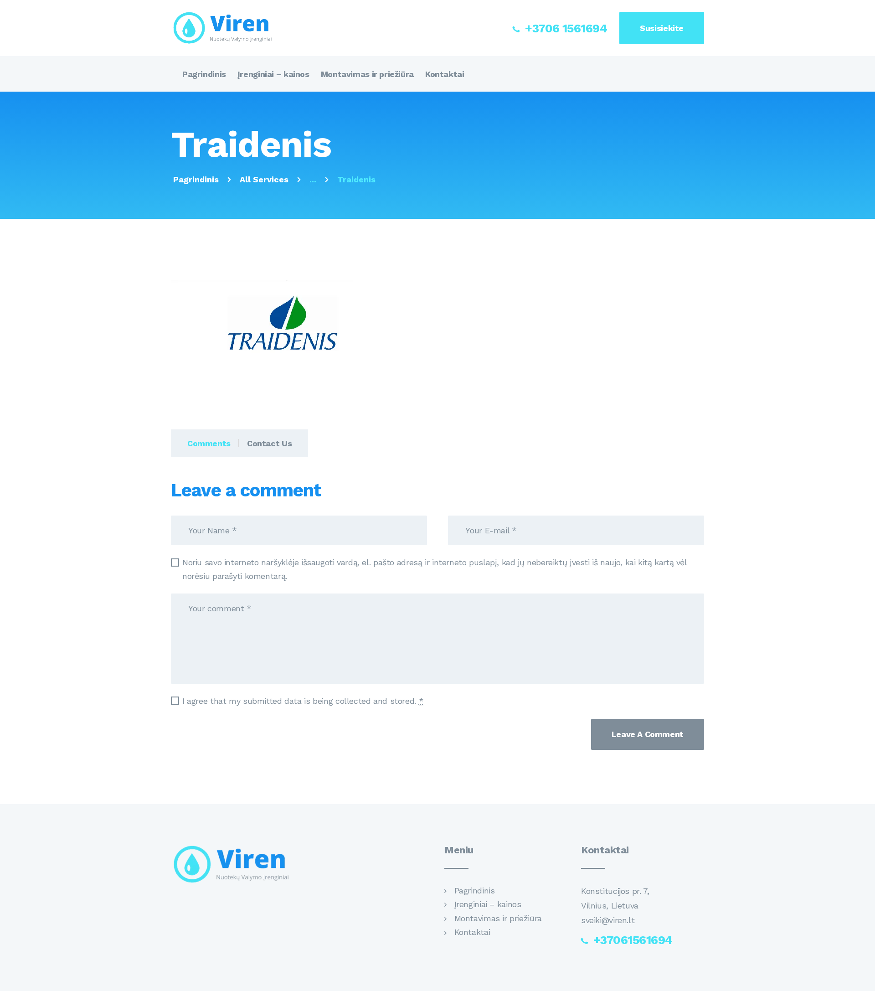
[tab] (205, 443)
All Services (264, 179)
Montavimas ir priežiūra (498, 918)
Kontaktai (472, 932)
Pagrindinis (196, 179)
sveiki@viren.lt (607, 920)
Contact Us (269, 443)
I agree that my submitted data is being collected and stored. (302, 701)
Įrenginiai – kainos (487, 904)
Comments (209, 443)
